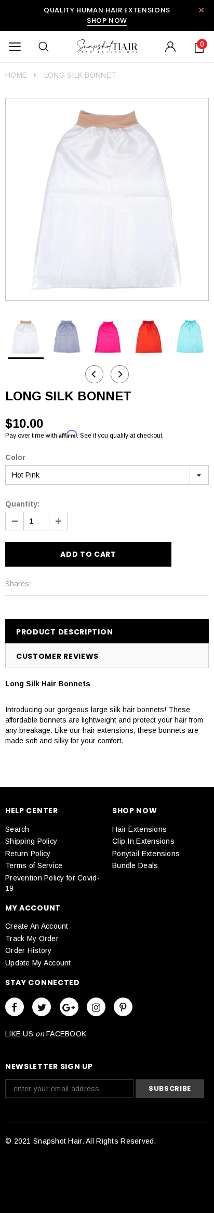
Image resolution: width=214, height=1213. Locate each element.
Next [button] (120, 374)
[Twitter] (41, 1007)
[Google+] (69, 1007)
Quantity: (22, 504)
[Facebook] (14, 1007)
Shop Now (107, 20)
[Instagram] (96, 1007)
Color (15, 457)
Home (16, 75)
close (201, 10)
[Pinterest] (123, 1007)
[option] (107, 199)
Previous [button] (94, 374)
